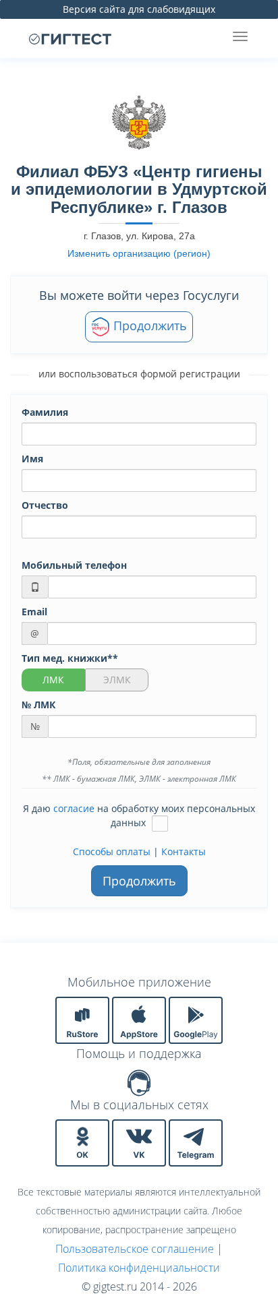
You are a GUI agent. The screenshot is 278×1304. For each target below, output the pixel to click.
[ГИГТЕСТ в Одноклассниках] (83, 1142)
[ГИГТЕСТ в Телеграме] (196, 1142)
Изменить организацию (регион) (139, 253)
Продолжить (148, 325)
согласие (73, 808)
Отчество (45, 505)
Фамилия (45, 412)
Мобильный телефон (74, 565)
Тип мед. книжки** (70, 658)
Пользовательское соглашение (134, 1248)
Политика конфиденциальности (139, 1267)
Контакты (183, 851)
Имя (32, 458)
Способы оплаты (111, 851)
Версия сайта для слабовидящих (139, 9)
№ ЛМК (38, 704)
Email (34, 611)
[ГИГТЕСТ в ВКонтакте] (140, 1142)
